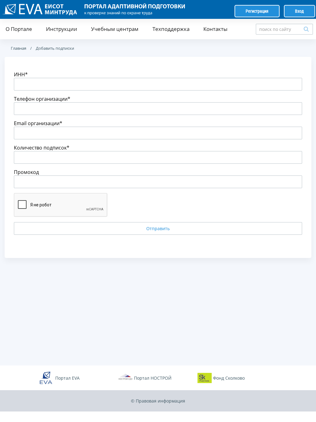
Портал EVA (67, 378)
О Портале (19, 28)
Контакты (215, 28)
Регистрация (257, 11)
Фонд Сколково (229, 378)
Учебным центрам (115, 28)
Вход (299, 11)
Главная (18, 48)
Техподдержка (170, 28)
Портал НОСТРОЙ (153, 378)
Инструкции (61, 28)
